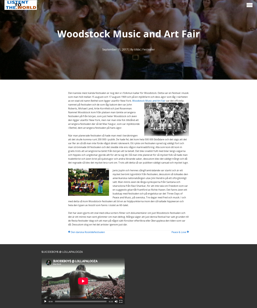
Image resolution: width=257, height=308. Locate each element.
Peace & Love (178, 232)
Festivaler (148, 49)
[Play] (45, 301)
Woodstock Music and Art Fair (148, 100)
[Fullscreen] (120, 301)
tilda (137, 49)
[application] (83, 281)
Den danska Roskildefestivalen (88, 232)
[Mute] (116, 301)
